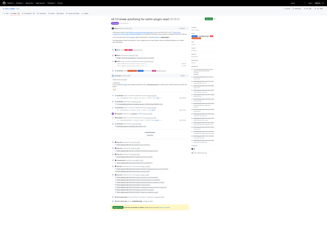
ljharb (116, 28)
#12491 (157, 37)
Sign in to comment (164, 207)
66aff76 (184, 63)
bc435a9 (184, 120)
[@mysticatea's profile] (113, 76)
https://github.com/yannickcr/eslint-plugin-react (139, 32)
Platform (10, 3)
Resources (29, 3)
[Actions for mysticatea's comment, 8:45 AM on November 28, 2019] (187, 76)
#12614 (158, 98)
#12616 (140, 113)
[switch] (114, 89)
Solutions (19, 3)
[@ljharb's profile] (113, 28)
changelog (132, 37)
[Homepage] (4, 3)
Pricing (60, 3)
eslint (7, 9)
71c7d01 (184, 66)
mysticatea (118, 75)
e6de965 (184, 98)
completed (134, 113)
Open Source (40, 3)
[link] (117, 50)
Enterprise (51, 3)
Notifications (298, 8)
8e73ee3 (184, 110)
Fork (308, 8)
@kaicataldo (165, 37)
